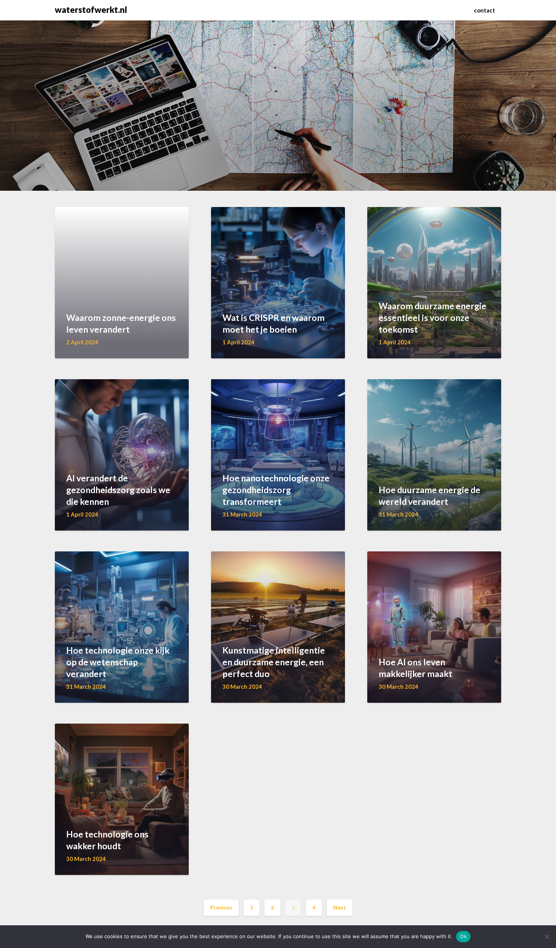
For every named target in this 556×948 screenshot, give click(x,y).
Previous (221, 907)
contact (484, 10)
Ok (463, 936)
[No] (546, 936)
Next (339, 907)
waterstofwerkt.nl (91, 10)
